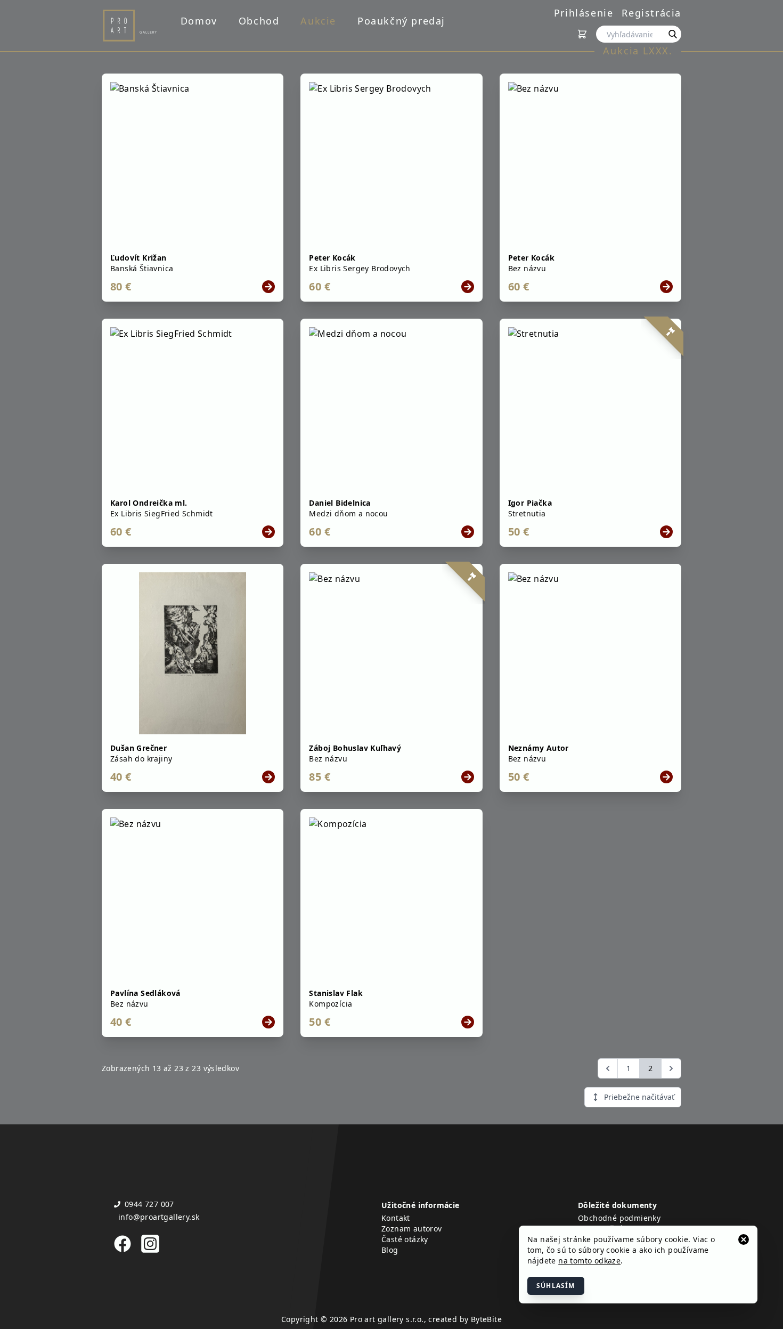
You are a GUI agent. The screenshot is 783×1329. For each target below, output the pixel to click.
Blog (389, 1250)
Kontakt (395, 1218)
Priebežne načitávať (639, 1097)
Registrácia (651, 12)
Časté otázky (404, 1239)
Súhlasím (555, 1285)
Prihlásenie (584, 12)
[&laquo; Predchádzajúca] (608, 1068)
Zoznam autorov (411, 1228)
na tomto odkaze (589, 1260)
